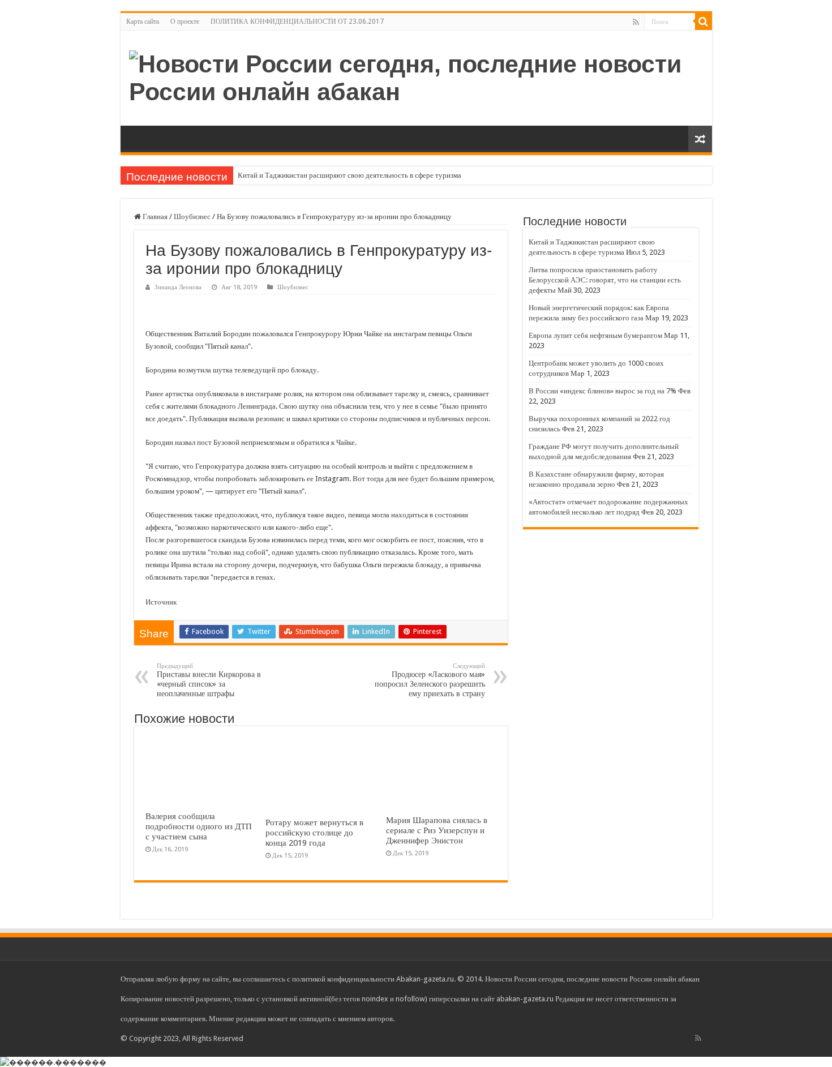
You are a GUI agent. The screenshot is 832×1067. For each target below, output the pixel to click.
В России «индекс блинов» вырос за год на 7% (602, 391)
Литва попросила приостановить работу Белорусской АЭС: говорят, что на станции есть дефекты (605, 279)
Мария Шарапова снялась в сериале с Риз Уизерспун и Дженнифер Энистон (436, 830)
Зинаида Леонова (178, 287)
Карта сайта (142, 21)
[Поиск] (703, 21)
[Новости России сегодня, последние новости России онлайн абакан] (416, 75)
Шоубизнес (192, 216)
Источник (161, 602)
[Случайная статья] (700, 139)
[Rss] (636, 22)
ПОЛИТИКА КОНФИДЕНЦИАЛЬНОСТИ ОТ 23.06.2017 (297, 21)
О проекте (184, 21)
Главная (154, 216)
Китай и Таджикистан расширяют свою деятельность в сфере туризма (349, 175)
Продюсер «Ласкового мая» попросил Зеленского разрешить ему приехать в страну (430, 680)
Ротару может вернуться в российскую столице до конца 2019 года (314, 832)
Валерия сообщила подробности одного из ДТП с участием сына (198, 826)
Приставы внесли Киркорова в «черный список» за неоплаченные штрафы (209, 680)
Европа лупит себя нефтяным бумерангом (595, 335)
